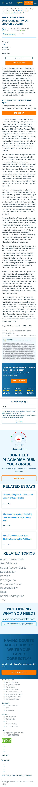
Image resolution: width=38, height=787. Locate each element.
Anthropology (29, 9)
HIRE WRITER (19, 478)
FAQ (7, 721)
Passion (5, 575)
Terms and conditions (19, 782)
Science (20, 9)
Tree (3, 600)
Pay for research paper (14, 692)
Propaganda (8, 580)
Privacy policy (7, 782)
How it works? (11, 717)
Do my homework (12, 682)
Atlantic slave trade (12, 559)
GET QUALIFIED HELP (19, 672)
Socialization (8, 571)
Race (3, 591)
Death (15, 11)
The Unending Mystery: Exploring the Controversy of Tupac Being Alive (17, 517)
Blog (7, 708)
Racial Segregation (12, 596)
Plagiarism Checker (13, 684)
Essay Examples (12, 9)
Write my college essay (14, 694)
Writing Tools (10, 710)
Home (3, 9)
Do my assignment (12, 689)
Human (9, 11)
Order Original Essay (19, 62)
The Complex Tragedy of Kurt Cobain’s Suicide (18, 335)
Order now (29, 3)
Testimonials (10, 719)
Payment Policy (11, 724)
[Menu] (18, 407)
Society (4, 11)
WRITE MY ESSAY (19, 380)
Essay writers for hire (13, 697)
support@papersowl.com (15, 733)
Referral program (12, 726)
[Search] (4, 623)
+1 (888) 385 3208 (12, 735)
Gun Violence (8, 563)
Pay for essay (10, 687)
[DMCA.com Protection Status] (7, 740)
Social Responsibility (13, 567)
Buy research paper (13, 699)
